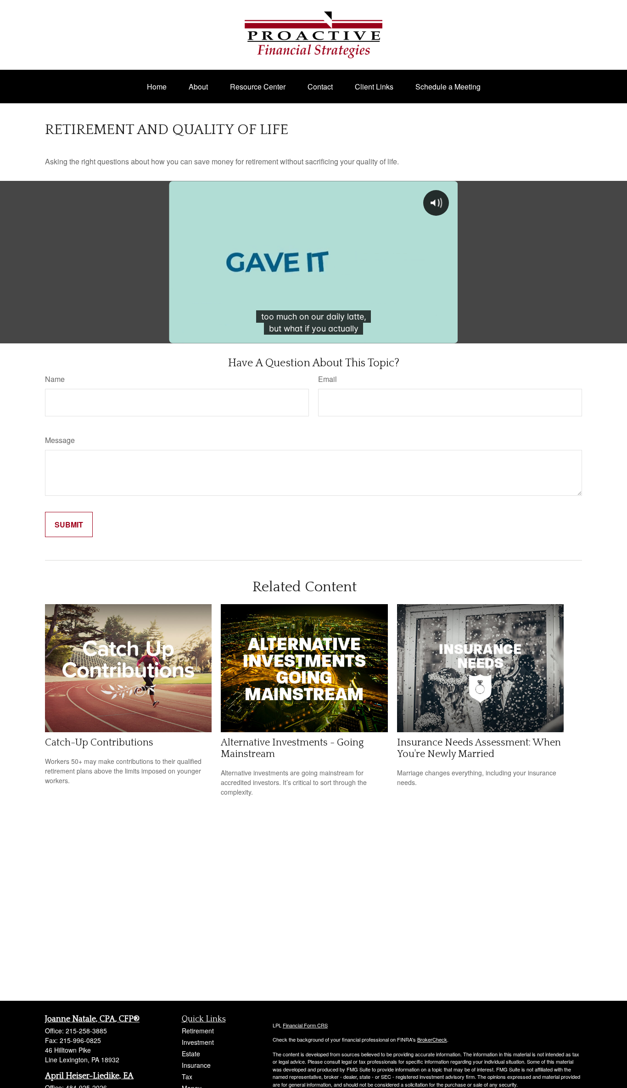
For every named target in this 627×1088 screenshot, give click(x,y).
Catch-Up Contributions (99, 742)
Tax (187, 1076)
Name (55, 379)
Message (60, 440)
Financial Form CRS (305, 1025)
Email (327, 379)
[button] (157, 86)
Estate (191, 1053)
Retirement (198, 1030)
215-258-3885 (86, 1030)
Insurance (196, 1065)
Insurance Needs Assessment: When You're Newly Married (479, 748)
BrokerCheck (432, 1039)
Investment (198, 1042)
